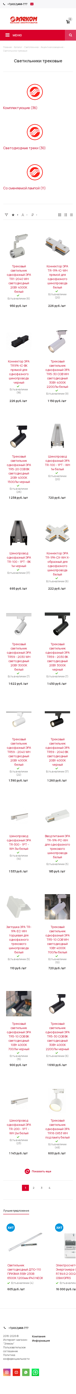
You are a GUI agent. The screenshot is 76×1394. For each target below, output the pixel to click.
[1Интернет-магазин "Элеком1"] (24, 23)
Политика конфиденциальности (16, 1357)
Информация (41, 1340)
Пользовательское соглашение (14, 1349)
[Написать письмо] (32, 5)
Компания (38, 1336)
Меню (17, 35)
